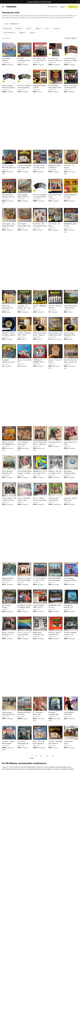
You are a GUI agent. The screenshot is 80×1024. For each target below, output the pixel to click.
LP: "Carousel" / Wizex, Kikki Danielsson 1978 (38, 713)
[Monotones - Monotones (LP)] (9, 297)
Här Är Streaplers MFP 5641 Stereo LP (9, 166)
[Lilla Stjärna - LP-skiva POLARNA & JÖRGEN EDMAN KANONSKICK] (24, 597)
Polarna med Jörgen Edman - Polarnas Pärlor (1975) (39, 334)
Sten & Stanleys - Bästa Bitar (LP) (7, 472)
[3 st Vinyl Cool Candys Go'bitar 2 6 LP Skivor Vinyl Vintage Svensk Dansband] (55, 50)
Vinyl (6, 24)
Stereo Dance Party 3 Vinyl (54, 196)
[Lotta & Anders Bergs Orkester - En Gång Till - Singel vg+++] (24, 462)
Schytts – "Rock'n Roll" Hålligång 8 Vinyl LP (9, 443)
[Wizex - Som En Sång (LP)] (24, 351)
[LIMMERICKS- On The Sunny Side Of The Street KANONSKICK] (40, 462)
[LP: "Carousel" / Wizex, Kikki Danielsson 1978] (40, 704)
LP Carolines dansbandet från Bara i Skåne (22, 743)
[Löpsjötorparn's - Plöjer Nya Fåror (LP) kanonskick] (9, 704)
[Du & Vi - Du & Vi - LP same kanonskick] (24, 624)
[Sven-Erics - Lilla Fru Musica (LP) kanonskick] (71, 489)
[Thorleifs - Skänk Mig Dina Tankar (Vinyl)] (24, 157)
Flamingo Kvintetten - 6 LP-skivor (24, 713)
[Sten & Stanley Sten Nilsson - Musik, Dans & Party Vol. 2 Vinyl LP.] (71, 351)
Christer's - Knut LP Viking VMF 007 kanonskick (54, 633)
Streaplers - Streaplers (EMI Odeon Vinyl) (53, 713)
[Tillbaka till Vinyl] (2, 23)
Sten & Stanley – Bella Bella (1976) (69, 334)
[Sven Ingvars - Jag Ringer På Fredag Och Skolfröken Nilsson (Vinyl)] (9, 215)
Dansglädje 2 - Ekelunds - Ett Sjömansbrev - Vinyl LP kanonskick (70, 606)
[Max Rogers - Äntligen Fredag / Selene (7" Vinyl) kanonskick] (71, 462)
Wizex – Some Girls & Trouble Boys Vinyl (71, 86)
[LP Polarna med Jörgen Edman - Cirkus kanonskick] (55, 489)
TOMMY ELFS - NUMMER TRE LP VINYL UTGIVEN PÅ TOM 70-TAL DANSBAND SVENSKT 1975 (40, 361)
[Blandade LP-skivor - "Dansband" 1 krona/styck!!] (55, 157)
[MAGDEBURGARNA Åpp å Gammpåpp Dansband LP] (55, 569)
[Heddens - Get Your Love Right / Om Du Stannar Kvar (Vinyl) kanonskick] (55, 462)
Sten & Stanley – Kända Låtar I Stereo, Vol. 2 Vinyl (55, 87)
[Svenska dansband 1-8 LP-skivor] (71, 186)
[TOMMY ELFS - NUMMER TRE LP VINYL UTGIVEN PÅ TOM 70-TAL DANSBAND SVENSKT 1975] (40, 351)
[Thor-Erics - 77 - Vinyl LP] (71, 157)
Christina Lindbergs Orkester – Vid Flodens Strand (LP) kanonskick (70, 633)
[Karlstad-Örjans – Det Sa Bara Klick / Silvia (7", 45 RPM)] (55, 324)
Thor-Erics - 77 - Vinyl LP (69, 166)
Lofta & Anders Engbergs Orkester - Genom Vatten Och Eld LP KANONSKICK (70, 579)
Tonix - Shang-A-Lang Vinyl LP (23, 443)
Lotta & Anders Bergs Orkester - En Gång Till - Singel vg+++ (24, 472)
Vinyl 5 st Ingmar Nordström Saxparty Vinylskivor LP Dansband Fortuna (8, 87)
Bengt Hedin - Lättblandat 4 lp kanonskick (38, 633)
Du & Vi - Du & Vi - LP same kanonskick (24, 633)
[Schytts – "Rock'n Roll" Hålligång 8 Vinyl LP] (9, 433)
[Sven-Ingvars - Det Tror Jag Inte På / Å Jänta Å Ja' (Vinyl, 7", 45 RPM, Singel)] (40, 50)
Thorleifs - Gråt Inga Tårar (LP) (55, 307)
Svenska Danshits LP (55, 442)
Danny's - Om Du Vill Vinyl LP (54, 361)
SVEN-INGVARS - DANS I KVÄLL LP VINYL (22, 196)
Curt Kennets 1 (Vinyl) (69, 742)
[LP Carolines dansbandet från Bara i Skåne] (24, 733)
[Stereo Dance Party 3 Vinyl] (55, 186)
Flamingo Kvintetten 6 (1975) (39, 86)
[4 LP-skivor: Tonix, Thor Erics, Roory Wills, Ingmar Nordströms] (40, 157)
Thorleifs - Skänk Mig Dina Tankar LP (55, 742)
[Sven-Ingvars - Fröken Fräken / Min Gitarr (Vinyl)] (24, 215)
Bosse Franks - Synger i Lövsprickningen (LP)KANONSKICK (7, 606)
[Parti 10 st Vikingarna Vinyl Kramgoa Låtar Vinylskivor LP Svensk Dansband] (40, 186)
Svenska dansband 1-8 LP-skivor (71, 196)
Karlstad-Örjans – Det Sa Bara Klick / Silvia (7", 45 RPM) (55, 334)
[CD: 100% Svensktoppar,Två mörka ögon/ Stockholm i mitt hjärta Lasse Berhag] (24, 50)
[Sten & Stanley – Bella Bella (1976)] (71, 324)
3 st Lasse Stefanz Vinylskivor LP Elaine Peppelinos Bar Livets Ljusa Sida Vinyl (70, 59)
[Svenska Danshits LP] (55, 433)
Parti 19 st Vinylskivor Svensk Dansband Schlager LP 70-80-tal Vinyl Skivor (24, 87)
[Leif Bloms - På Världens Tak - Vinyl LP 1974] (24, 297)
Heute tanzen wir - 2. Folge (71, 443)
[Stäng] (78, 2)
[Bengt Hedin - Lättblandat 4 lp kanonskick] (40, 624)
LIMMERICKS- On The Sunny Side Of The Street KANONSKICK (40, 472)
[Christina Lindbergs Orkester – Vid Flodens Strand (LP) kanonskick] (71, 624)
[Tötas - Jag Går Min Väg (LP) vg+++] (24, 489)
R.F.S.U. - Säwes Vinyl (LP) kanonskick (39, 499)
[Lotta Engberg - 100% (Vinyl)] (71, 704)
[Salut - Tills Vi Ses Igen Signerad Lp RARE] (40, 733)
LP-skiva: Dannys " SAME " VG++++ (39, 606)
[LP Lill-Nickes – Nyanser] (9, 50)
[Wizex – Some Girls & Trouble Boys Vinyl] (71, 77)
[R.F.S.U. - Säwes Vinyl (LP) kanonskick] (40, 489)
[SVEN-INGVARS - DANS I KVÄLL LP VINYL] (24, 186)
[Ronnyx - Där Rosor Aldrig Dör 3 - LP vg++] (9, 624)
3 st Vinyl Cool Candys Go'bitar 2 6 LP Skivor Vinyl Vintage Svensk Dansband (54, 59)
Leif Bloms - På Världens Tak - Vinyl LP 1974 (23, 307)
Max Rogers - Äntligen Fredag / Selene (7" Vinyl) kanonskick (69, 472)
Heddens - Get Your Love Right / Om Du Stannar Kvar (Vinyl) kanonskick (55, 472)
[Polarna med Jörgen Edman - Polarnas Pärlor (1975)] (40, 324)
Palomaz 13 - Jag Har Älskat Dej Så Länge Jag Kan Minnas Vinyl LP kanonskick (24, 579)
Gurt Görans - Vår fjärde (54, 225)
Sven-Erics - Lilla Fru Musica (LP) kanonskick (70, 499)
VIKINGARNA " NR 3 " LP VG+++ (55, 606)
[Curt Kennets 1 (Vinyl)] (71, 733)
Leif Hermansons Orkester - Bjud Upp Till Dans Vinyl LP (8, 196)
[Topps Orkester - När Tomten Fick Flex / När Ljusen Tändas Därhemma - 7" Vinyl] (9, 489)
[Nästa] (52, 756)
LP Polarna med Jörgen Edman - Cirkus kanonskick (54, 499)
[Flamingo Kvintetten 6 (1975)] (40, 77)
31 (47, 756)
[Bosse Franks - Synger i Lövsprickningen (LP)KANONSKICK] (9, 597)
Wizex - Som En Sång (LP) (24, 361)
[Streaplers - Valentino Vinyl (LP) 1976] (9, 351)
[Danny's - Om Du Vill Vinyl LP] (55, 351)
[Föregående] (28, 756)
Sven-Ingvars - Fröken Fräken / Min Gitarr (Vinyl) (23, 225)
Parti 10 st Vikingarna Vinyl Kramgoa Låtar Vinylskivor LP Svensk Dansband (40, 196)
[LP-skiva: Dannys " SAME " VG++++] (40, 597)
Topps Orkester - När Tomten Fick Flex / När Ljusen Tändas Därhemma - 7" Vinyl (9, 499)
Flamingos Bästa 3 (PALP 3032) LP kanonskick (8, 579)
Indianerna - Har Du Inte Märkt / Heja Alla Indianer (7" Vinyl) (9, 334)
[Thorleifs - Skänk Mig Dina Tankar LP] (55, 733)
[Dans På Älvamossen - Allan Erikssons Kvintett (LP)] (71, 297)
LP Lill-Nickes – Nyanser (7, 59)
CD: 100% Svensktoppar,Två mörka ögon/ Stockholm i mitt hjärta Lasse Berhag (23, 59)
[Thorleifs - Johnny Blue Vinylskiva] (9, 733)
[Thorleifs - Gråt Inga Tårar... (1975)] (24, 324)
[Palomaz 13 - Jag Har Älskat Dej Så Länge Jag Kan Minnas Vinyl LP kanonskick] (24, 569)
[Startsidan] (11, 6)
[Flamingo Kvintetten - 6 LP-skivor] (24, 704)
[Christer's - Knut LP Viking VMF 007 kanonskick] (55, 624)
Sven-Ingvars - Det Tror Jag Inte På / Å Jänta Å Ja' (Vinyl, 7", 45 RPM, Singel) (40, 59)
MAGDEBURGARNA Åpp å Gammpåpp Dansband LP (54, 579)
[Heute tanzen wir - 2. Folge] (71, 433)
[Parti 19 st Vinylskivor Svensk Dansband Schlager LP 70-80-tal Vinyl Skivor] (24, 77)
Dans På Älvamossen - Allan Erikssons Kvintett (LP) (70, 307)
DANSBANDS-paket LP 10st (70, 225)
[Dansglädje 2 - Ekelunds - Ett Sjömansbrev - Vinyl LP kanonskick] (71, 597)
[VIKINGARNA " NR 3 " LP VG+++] (55, 597)
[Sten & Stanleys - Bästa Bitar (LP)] (9, 462)
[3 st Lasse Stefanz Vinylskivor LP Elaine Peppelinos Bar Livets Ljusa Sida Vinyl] (71, 50)
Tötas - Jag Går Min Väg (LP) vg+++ (23, 499)
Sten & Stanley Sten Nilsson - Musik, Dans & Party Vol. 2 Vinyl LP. (70, 361)
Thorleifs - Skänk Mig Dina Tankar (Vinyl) (24, 166)
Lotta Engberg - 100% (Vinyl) (69, 713)
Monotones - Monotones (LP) (7, 307)
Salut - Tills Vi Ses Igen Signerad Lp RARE (39, 743)
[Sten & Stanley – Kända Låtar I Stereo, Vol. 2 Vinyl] (55, 77)
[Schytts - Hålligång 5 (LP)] (40, 297)
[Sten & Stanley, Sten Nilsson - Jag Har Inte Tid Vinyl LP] (40, 433)
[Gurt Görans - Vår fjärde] (55, 215)
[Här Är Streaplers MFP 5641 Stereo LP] (9, 157)
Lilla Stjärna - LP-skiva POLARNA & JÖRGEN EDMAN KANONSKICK (24, 606)
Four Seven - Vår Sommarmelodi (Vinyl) (40, 225)
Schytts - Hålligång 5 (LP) (40, 307)
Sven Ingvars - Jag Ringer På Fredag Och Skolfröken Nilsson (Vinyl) (8, 225)
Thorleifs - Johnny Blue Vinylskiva (8, 742)
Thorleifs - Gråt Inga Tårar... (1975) (24, 334)
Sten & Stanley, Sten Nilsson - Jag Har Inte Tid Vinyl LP (40, 443)
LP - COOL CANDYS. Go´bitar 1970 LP (39, 579)
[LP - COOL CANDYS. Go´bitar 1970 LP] (40, 569)
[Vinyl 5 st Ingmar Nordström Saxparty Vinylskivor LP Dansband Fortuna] (9, 77)
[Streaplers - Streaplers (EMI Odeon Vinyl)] (55, 704)
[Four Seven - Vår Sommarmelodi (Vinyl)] (40, 215)
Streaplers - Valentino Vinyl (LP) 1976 (8, 361)
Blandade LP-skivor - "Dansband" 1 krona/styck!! (55, 167)
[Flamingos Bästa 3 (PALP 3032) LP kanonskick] (9, 569)
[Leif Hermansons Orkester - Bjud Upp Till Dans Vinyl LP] (9, 186)
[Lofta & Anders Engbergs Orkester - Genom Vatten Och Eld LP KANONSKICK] (71, 569)
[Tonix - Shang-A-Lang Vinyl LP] (24, 433)
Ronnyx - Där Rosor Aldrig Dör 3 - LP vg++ (8, 633)
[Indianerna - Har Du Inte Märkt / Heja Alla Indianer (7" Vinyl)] (9, 324)
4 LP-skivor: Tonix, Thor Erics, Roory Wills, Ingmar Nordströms (39, 167)
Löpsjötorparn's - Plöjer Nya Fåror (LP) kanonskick (9, 713)
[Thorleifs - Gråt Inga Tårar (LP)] (55, 297)
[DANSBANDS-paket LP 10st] (71, 215)
